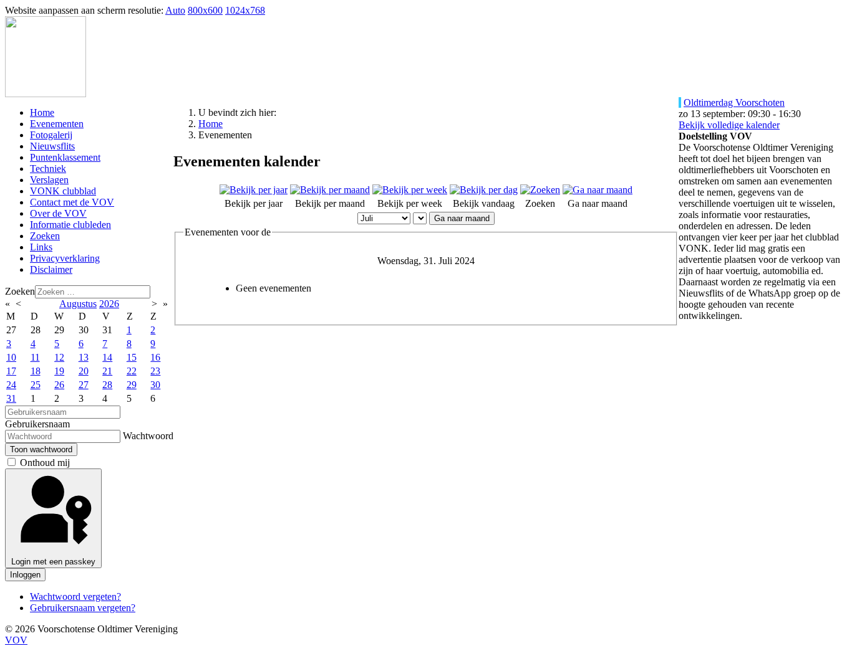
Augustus (78, 303)
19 (59, 371)
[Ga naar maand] (597, 189)
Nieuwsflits (52, 146)
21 (107, 371)
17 (11, 371)
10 (11, 357)
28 (107, 384)
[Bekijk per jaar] (254, 189)
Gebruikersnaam (37, 424)
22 (132, 371)
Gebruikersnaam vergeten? (82, 607)
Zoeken (45, 235)
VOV (16, 640)
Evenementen (57, 123)
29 (132, 384)
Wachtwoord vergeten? (75, 596)
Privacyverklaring (65, 258)
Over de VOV (58, 213)
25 (36, 384)
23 (155, 371)
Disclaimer (51, 269)
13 (84, 357)
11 (35, 357)
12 (59, 357)
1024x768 (245, 10)
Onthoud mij (45, 462)
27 (84, 384)
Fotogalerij (51, 135)
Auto (175, 10)
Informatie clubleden (70, 224)
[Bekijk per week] (409, 189)
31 (11, 398)
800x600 (205, 10)
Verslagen (49, 179)
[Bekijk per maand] (330, 189)
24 (11, 384)
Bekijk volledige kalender (729, 125)
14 (107, 357)
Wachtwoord (148, 435)
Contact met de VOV (72, 202)
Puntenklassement (65, 157)
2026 (109, 303)
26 (59, 384)
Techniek (48, 168)
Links (41, 247)
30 (155, 384)
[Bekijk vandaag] (484, 189)
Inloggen (25, 574)
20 (84, 371)
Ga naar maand (462, 218)
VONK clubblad (63, 191)
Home (42, 112)
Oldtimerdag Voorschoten (734, 102)
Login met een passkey (53, 561)
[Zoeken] (540, 189)
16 (155, 357)
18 (36, 371)
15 (132, 357)
